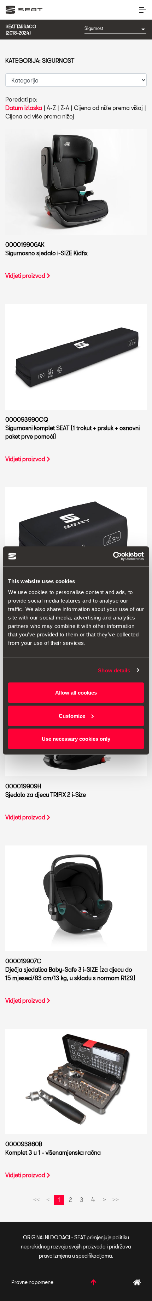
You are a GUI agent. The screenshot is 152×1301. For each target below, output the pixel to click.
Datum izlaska (23, 107)
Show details (114, 670)
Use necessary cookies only (76, 739)
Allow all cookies (76, 693)
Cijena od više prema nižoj (39, 116)
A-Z (51, 107)
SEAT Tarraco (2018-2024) (21, 29)
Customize (72, 716)
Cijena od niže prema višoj (108, 107)
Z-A (64, 107)
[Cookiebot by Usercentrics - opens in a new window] (113, 556)
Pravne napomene (32, 1282)
